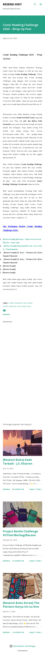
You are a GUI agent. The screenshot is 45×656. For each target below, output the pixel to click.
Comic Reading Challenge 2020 (17, 306)
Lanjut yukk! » (35, 489)
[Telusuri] (34, 4)
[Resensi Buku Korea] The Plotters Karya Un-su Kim (21, 605)
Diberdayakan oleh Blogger (24, 646)
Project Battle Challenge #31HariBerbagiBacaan (20, 533)
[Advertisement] (22, 400)
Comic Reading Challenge (20, 303)
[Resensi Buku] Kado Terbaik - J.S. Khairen (17, 461)
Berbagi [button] (6, 314)
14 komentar (18, 632)
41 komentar (18, 561)
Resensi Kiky (12, 4)
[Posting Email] (4, 311)
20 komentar (18, 489)
